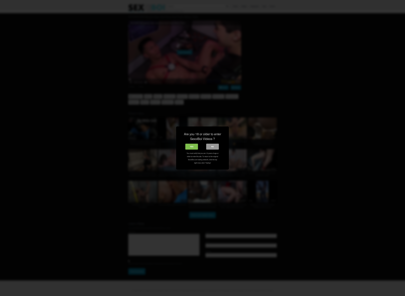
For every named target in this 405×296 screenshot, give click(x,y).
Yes (191, 146)
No (212, 146)
